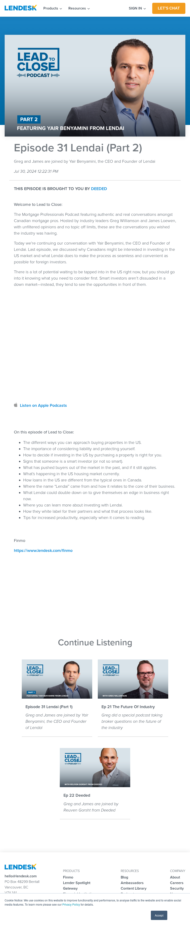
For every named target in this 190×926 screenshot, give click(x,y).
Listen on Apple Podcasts (43, 405)
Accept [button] (159, 915)
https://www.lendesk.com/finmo (43, 550)
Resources (77, 8)
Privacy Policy (71, 904)
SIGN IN (136, 8)
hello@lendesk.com (21, 876)
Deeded (99, 188)
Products (51, 8)
